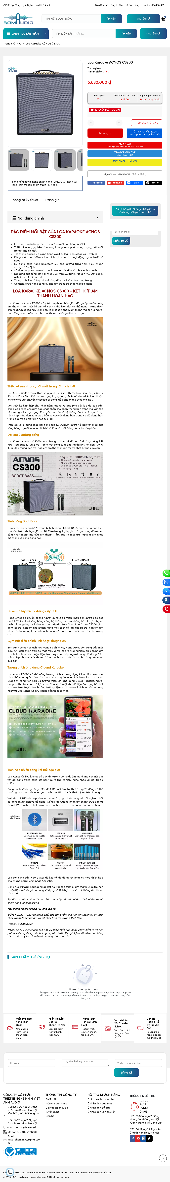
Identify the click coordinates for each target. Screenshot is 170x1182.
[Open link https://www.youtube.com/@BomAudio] (115, 183)
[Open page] (18, 19)
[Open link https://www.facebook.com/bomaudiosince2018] (96, 183)
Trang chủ (10, 43)
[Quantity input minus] (90, 122)
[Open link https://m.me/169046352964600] (166, 591)
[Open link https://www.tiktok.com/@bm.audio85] (153, 183)
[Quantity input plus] (119, 122)
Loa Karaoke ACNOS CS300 (43, 43)
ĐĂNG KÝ (126, 1072)
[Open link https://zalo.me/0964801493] (134, 183)
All (22, 43)
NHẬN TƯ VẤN (121, 240)
